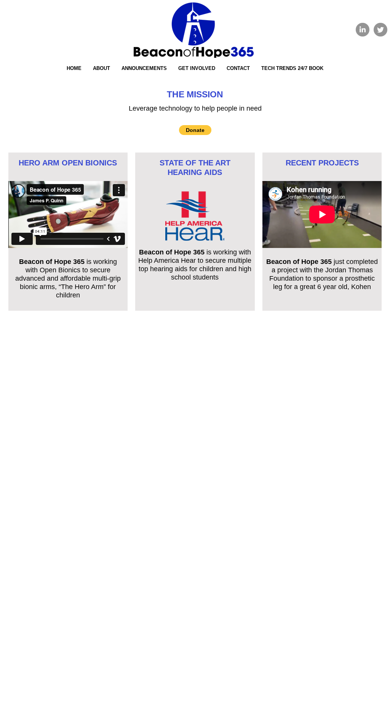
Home (74, 68)
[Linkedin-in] (362, 30)
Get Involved (196, 68)
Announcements (144, 68)
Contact (238, 68)
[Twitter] (380, 30)
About (101, 68)
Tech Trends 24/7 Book (292, 68)
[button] (195, 130)
